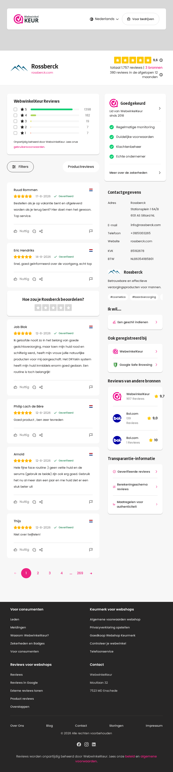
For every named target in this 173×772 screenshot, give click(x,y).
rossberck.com (42, 72)
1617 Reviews (135, 399)
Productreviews (81, 166)
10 (156, 440)
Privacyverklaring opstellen (110, 627)
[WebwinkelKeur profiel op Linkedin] (94, 744)
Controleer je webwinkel (108, 643)
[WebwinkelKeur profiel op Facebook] (79, 744)
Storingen (116, 726)
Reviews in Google (24, 683)
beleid (130, 756)
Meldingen (18, 627)
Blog (49, 726)
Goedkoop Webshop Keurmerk (112, 635)
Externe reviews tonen (26, 691)
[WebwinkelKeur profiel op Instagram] (86, 744)
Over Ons (17, 726)
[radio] (117, 60)
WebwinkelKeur (138, 394)
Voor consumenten (24, 651)
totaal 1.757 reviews (126, 67)
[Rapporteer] (91, 231)
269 (80, 573)
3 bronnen (153, 68)
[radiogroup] (132, 60)
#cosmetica (118, 297)
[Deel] (41, 231)
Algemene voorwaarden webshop (115, 619)
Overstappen (19, 707)
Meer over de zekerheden (128, 173)
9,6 (158, 60)
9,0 (155, 418)
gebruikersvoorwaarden (29, 147)
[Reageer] (34, 231)
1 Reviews (133, 442)
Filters (23, 166)
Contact (81, 726)
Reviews (16, 674)
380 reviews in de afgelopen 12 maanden (134, 74)
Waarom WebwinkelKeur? (29, 635)
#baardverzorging (144, 297)
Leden (14, 619)
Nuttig (24, 231)
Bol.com (132, 414)
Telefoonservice (102, 651)
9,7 (162, 396)
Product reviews (22, 699)
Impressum (154, 726)
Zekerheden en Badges (27, 643)
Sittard (145, 215)
